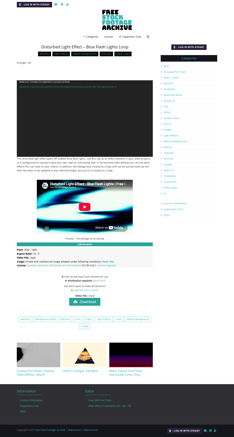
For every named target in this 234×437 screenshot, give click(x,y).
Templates (170, 176)
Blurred (65, 319)
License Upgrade (106, 265)
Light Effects (61, 53)
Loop (118, 319)
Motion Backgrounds (85, 53)
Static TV (169, 170)
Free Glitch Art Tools (100, 400)
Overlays (106, 53)
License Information (175, 203)
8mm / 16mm (171, 77)
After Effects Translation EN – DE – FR (109, 405)
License (108, 36)
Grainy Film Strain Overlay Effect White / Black (35, 373)
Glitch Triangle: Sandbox (80, 371)
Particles (169, 158)
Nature (168, 147)
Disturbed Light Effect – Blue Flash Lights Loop (84, 47)
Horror (167, 124)
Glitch (167, 112)
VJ (165, 193)
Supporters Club (131, 36)
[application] (85, 118)
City (166, 106)
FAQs (167, 215)
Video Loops (123, 53)
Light (89, 319)
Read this (98, 280)
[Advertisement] (85, 72)
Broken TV (169, 100)
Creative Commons (54, 265)
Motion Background (138, 319)
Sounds (168, 164)
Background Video (45, 319)
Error (78, 319)
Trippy (85, 326)
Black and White (173, 95)
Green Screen (171, 118)
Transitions (170, 181)
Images (168, 129)
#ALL (166, 66)
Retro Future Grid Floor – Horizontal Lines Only (127, 373)
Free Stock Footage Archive (50, 430)
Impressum (74, 430)
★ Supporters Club (175, 71)
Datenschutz (91, 430)
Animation (170, 89)
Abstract (44, 53)
